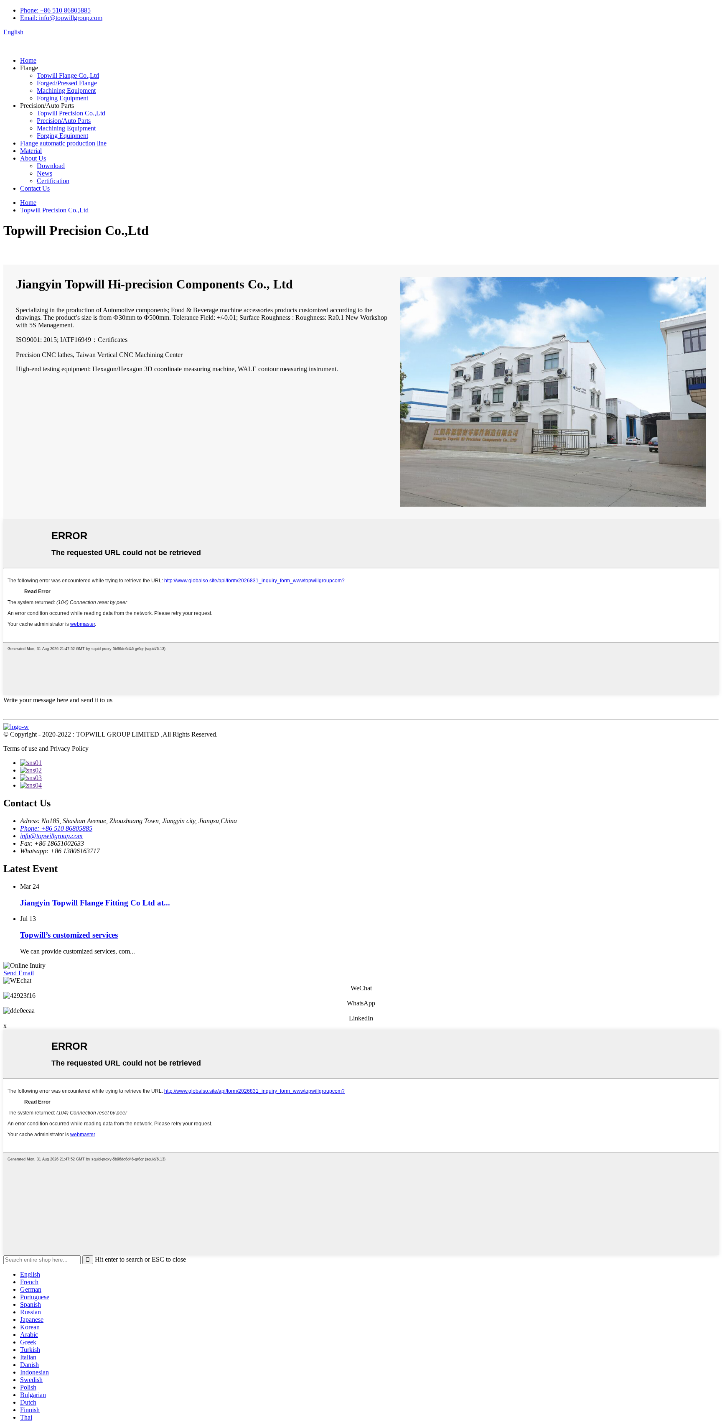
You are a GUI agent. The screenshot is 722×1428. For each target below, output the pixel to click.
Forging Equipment (62, 98)
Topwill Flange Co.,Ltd (68, 75)
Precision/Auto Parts (64, 120)
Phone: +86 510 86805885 (55, 10)
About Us (33, 158)
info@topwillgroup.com (51, 835)
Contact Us (35, 188)
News (44, 173)
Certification (53, 180)
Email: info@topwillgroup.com (61, 17)
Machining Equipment (66, 90)
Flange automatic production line (63, 143)
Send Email (18, 973)
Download (51, 165)
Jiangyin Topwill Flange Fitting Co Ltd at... (95, 902)
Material (31, 150)
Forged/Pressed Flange (67, 83)
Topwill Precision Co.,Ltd (71, 113)
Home (28, 60)
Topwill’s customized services (69, 935)
